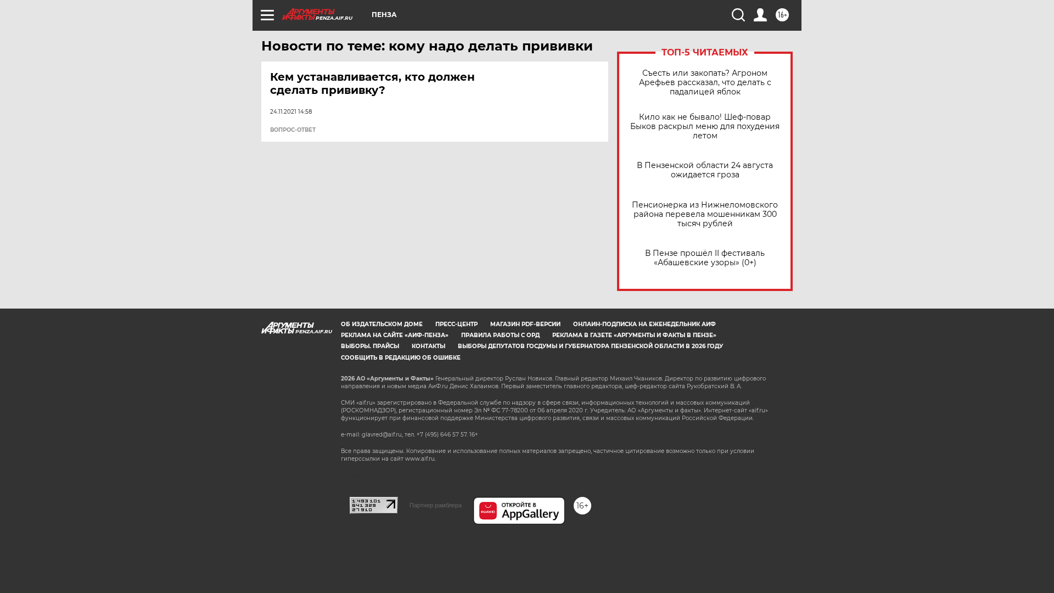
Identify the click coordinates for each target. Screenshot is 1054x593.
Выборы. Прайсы (370, 346)
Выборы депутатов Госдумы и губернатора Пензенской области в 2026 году (590, 346)
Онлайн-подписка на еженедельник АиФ (644, 324)
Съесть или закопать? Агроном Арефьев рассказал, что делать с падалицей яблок (705, 83)
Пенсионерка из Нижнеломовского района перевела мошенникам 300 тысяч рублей (705, 214)
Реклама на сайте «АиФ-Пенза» (394, 335)
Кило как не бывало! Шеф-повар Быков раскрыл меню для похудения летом (705, 127)
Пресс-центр (456, 324)
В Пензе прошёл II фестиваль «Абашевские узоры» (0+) (705, 258)
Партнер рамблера (436, 505)
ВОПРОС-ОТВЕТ (293, 130)
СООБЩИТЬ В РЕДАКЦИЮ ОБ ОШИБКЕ (401, 357)
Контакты (428, 346)
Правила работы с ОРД (500, 335)
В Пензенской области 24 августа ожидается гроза (705, 170)
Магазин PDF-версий (525, 324)
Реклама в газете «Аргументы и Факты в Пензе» (634, 335)
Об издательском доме (382, 324)
